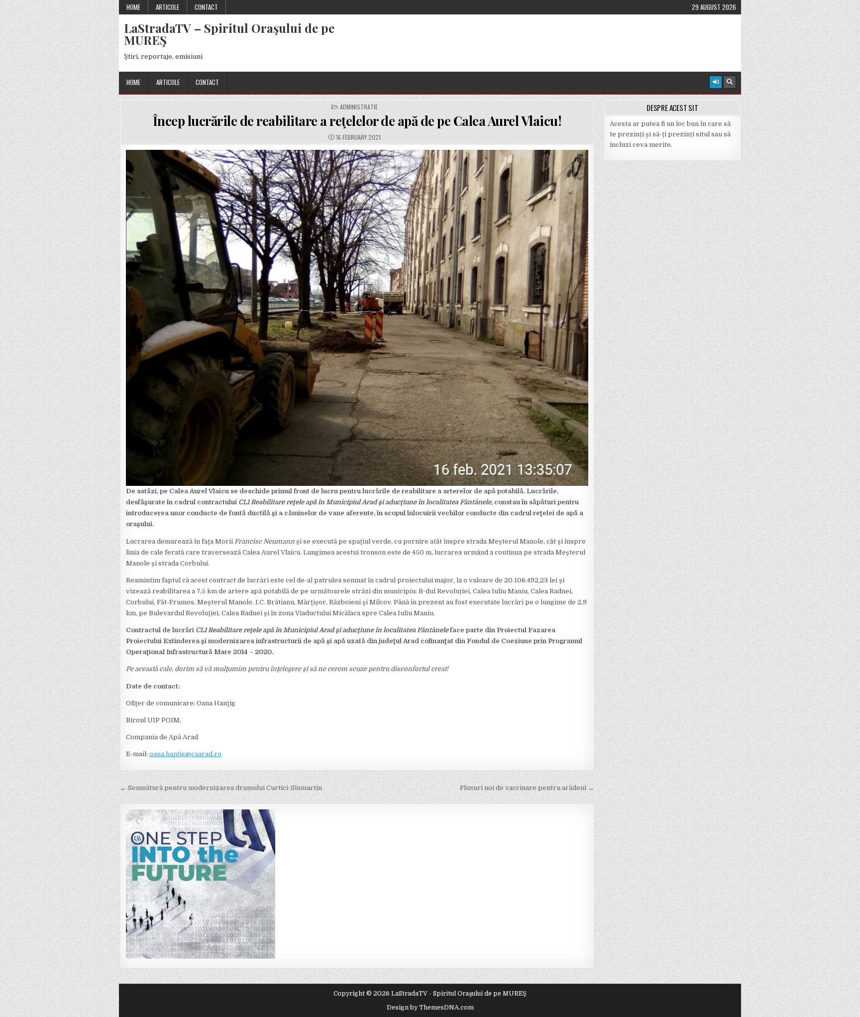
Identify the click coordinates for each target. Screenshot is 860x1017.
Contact (206, 7)
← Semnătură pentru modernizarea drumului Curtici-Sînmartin (221, 787)
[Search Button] (730, 82)
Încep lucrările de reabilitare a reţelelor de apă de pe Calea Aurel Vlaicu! (357, 120)
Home (133, 7)
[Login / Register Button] (716, 82)
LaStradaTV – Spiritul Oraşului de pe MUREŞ (229, 34)
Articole (167, 7)
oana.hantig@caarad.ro (185, 754)
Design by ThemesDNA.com (430, 1007)
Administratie (359, 107)
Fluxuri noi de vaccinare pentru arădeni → (527, 787)
